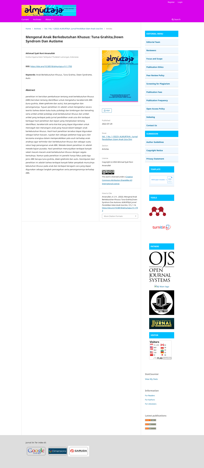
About (49, 19)
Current (25, 19)
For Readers (150, 395)
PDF (108, 110)
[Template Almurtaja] (162, 183)
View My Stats (151, 379)
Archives (37, 19)
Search (177, 19)
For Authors (150, 399)
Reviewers (151, 50)
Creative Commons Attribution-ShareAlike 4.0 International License (117, 180)
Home (28, 28)
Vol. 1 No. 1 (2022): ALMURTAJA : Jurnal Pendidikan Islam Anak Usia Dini (73, 28)
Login (180, 2)
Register (171, 2)
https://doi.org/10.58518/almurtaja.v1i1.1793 (51, 66)
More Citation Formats (113, 216)
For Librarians (150, 404)
